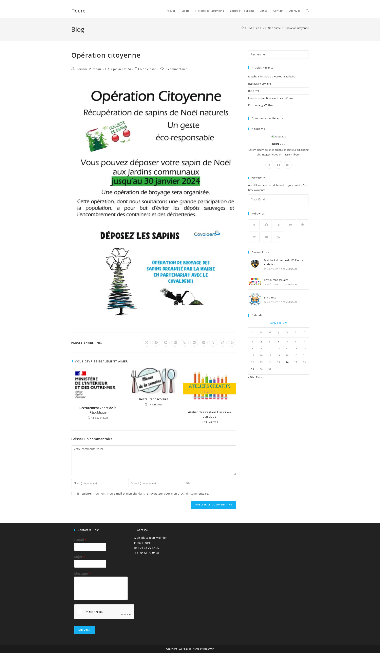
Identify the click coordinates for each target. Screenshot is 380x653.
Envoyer (84, 629)
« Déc (251, 377)
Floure (78, 10)
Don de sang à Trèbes (260, 105)
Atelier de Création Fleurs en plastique (209, 414)
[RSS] (278, 237)
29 (252, 369)
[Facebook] (278, 165)
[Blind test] (255, 299)
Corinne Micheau (89, 69)
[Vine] (254, 237)
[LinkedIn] (290, 224)
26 (287, 362)
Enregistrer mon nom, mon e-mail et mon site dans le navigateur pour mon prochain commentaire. (143, 493)
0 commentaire (176, 69)
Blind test (253, 91)
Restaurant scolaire (153, 399)
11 (278, 348)
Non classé (148, 69)
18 (278, 355)
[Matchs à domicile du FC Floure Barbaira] (255, 264)
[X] (269, 165)
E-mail (80, 540)
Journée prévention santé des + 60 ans (270, 98)
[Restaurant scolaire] (255, 282)
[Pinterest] (302, 224)
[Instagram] (288, 165)
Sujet (79, 557)
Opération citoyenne (296, 28)
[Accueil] (242, 28)
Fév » (259, 377)
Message (82, 574)
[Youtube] (266, 237)
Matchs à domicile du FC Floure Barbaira (271, 76)
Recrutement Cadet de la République (97, 410)
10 (269, 348)
